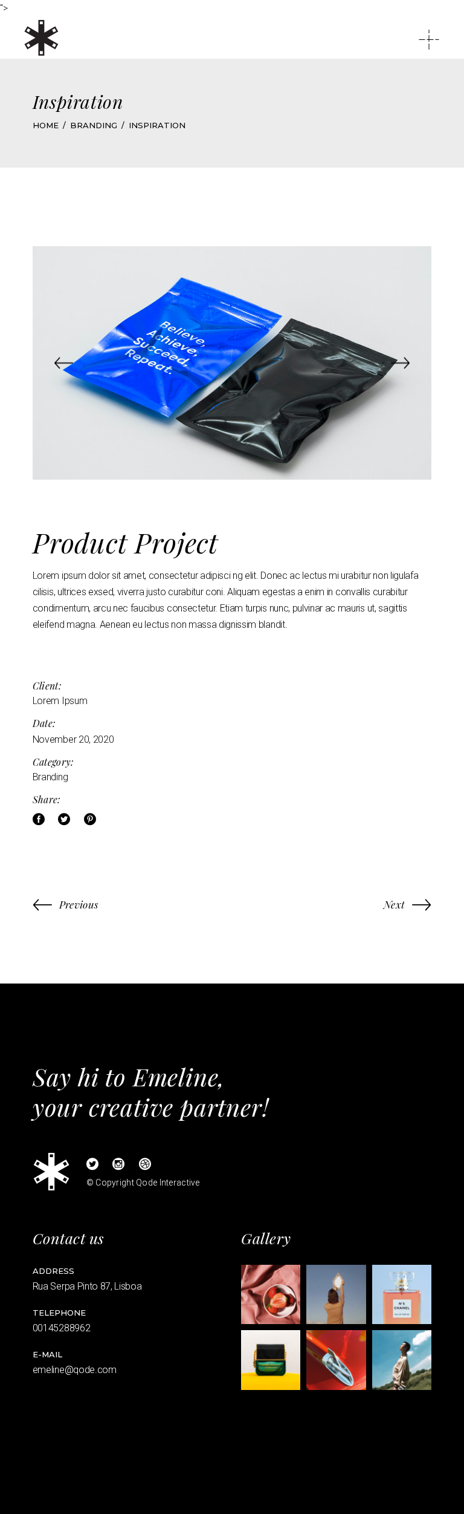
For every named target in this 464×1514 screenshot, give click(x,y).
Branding (50, 777)
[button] (63, 362)
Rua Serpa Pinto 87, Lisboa (87, 1286)
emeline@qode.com (75, 1369)
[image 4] (270, 1359)
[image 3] (401, 1294)
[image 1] (270, 1294)
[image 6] (401, 1359)
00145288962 (61, 1328)
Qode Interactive (167, 1182)
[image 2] (336, 1294)
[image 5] (336, 1359)
